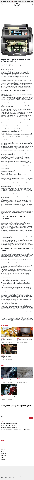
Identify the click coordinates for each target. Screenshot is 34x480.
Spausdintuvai (3, 453)
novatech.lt (10, 64)
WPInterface (26, 476)
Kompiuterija (3, 449)
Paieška (2, 416)
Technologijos (3, 455)
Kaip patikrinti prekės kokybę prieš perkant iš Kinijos (19, 1)
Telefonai (2, 457)
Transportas (3, 459)
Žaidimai (2, 461)
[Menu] (2, 4)
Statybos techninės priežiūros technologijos (9, 423)
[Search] (32, 4)
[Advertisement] (17, 14)
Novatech (17, 5)
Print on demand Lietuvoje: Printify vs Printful (9, 432)
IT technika (2, 338)
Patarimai (2, 378)
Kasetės (2, 447)
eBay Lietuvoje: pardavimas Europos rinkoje (9, 427)
